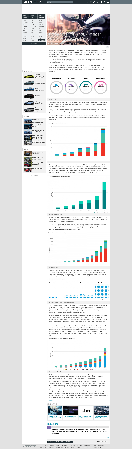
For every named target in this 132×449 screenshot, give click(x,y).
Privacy (79, 447)
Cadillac (41, 24)
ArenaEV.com (51, 447)
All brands (42, 40)
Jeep (32, 22)
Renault (25, 36)
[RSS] (97, 2)
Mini (32, 32)
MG (31, 38)
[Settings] (101, 2)
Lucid (40, 20)
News (32, 15)
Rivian (40, 22)
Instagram (87, 445)
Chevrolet (42, 26)
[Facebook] (87, 2)
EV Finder (66, 447)
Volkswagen (26, 22)
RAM (40, 30)
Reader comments (52, 424)
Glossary (73, 447)
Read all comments (53, 441)
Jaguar (33, 30)
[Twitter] (91, 2)
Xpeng (40, 36)
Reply (107, 437)
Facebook (73, 445)
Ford (32, 20)
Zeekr (32, 28)
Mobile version (59, 447)
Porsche (25, 26)
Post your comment (55, 44)
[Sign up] (107, 2)
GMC (40, 28)
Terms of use (85, 447)
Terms (32, 18)
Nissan (24, 38)
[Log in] (104, 2)
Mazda (32, 36)
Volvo (32, 24)
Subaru (41, 32)
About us (41, 18)
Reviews (41, 15)
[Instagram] (94, 2)
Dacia (24, 40)
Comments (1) (68, 44)
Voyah (32, 40)
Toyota (32, 34)
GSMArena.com (97, 447)
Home (24, 15)
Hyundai (25, 32)
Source (51, 400)
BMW (24, 28)
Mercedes (25, 30)
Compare (25, 18)
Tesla (24, 20)
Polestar (33, 26)
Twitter (80, 445)
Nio (39, 34)
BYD (40, 38)
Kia (23, 34)
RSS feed (65, 445)
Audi (24, 24)
